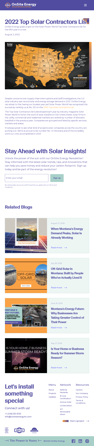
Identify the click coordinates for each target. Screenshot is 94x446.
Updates (52, 397)
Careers (79, 390)
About (51, 390)
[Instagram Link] (80, 441)
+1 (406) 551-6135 (13, 414)
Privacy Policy (82, 397)
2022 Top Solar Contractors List (58, 107)
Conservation (66, 406)
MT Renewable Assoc (65, 411)
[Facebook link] (73, 441)
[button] (85, 5)
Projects (52, 393)
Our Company (82, 393)
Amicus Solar (65, 402)
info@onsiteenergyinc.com (18, 417)
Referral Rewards (64, 391)
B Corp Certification (65, 397)
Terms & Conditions (80, 401)
